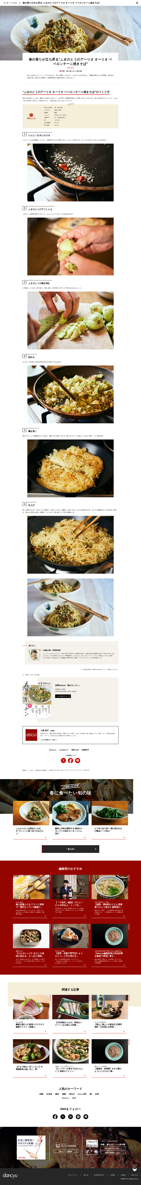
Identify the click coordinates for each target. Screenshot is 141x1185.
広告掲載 (112, 1175)
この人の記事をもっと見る (48, 739)
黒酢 (64, 1094)
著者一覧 (86, 1175)
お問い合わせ (134, 1175)
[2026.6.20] (110, 1051)
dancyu (24, 770)
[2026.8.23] (70, 936)
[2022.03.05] (31, 813)
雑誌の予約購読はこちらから (113, 1152)
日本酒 (49, 1094)
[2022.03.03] (70, 813)
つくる (31, 770)
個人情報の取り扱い (99, 1175)
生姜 (97, 1094)
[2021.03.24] (110, 813)
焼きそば (75, 750)
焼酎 (41, 1094)
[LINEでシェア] (77, 760)
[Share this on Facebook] (70, 760)
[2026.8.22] (70, 887)
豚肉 (57, 1094)
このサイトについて (72, 1175)
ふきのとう (63, 750)
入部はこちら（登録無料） (65, 1151)
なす (74, 1098)
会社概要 (123, 1175)
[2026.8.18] (70, 1007)
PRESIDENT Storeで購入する (113, 1148)
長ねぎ (72, 1094)
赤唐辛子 (85, 750)
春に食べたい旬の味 (74, 71)
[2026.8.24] (31, 936)
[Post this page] (63, 760)
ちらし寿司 (82, 1094)
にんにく (53, 750)
